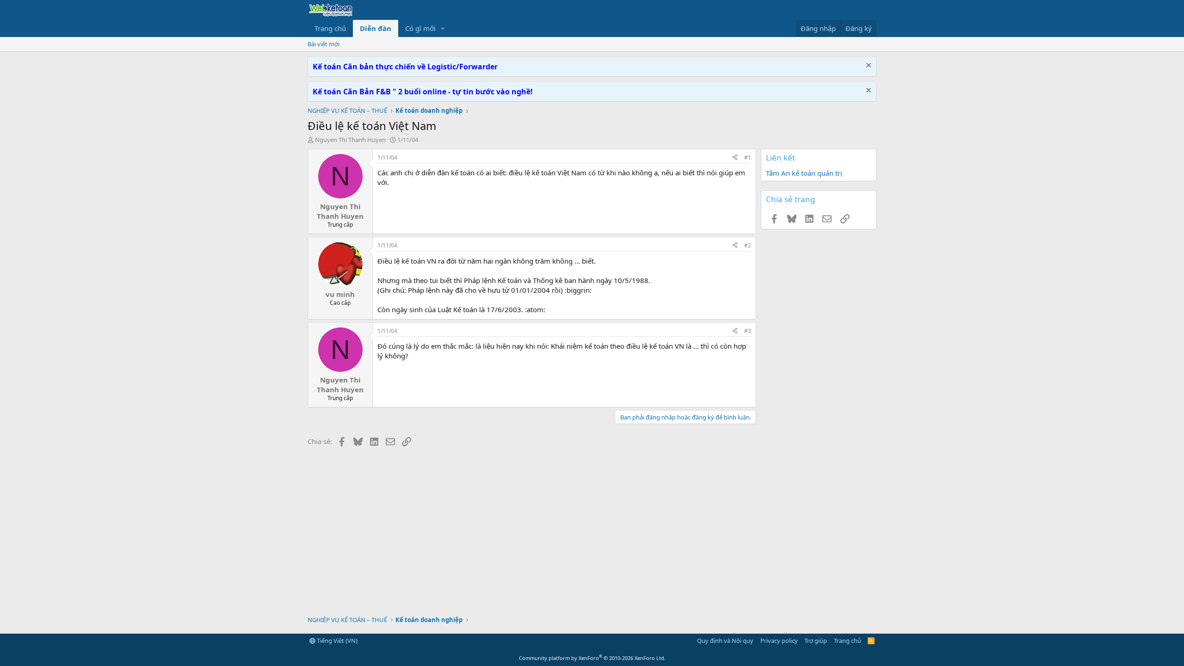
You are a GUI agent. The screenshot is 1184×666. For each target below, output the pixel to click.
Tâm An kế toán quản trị (804, 173)
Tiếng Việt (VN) (336, 640)
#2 (747, 245)
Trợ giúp (815, 640)
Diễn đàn (375, 28)
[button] (443, 28)
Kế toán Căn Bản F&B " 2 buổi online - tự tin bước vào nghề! (423, 91)
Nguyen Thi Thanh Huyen (350, 140)
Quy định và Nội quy (725, 640)
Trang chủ (330, 28)
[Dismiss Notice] (867, 66)
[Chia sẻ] (735, 158)
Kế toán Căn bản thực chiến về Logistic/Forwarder (405, 67)
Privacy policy (779, 640)
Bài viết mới (323, 44)
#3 (747, 331)
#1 (747, 157)
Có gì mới (420, 28)
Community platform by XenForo (592, 657)
